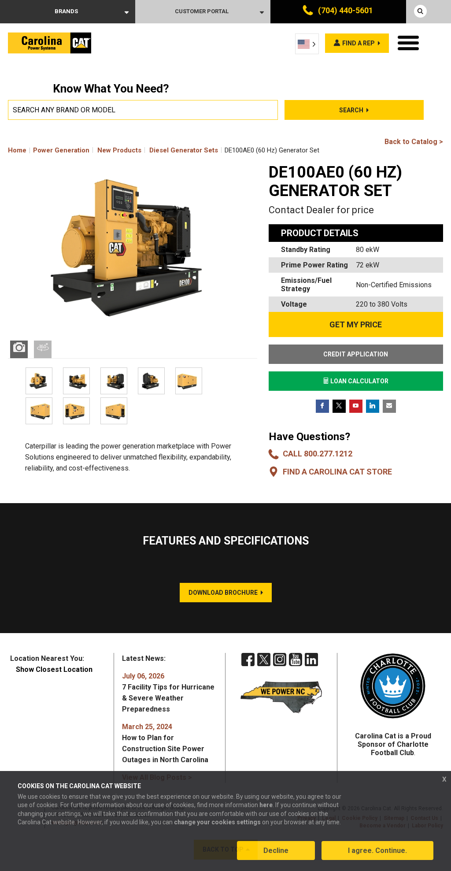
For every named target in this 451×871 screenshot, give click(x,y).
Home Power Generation (48, 150)
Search (351, 110)
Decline (275, 850)
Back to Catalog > (413, 141)
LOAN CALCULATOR (358, 381)
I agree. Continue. (377, 850)
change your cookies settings (217, 822)
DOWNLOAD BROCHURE (223, 592)
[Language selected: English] (307, 43)
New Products (119, 150)
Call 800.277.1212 (317, 453)
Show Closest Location (54, 669)
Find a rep (358, 43)
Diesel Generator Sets (183, 150)
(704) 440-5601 (344, 10)
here (266, 804)
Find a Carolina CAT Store (337, 471)
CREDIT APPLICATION (355, 354)
